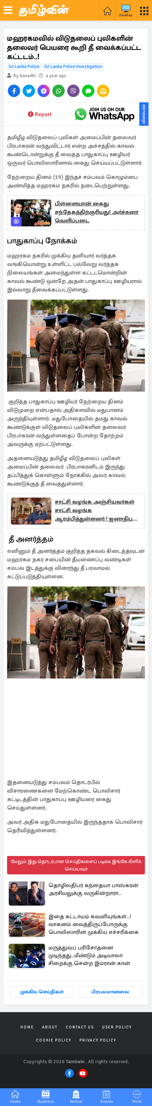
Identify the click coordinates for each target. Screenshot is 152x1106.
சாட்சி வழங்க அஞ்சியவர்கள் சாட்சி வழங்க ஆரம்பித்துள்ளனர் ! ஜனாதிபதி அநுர (96, 510)
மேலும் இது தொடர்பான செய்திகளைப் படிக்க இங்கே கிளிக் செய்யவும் (76, 865)
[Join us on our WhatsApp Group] (104, 114)
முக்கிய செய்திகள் (42, 992)
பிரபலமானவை (110, 992)
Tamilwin (75, 1062)
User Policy (117, 1027)
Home (27, 1027)
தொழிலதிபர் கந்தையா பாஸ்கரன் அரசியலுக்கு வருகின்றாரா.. (93, 889)
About (50, 1027)
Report (43, 114)
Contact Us (80, 1027)
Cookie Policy (53, 1040)
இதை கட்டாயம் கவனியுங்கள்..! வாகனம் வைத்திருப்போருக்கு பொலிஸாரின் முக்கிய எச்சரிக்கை (93, 924)
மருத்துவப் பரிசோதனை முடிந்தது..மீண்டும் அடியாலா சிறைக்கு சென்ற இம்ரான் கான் (89, 955)
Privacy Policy (98, 1040)
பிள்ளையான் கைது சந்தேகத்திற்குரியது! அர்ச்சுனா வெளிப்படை (97, 212)
